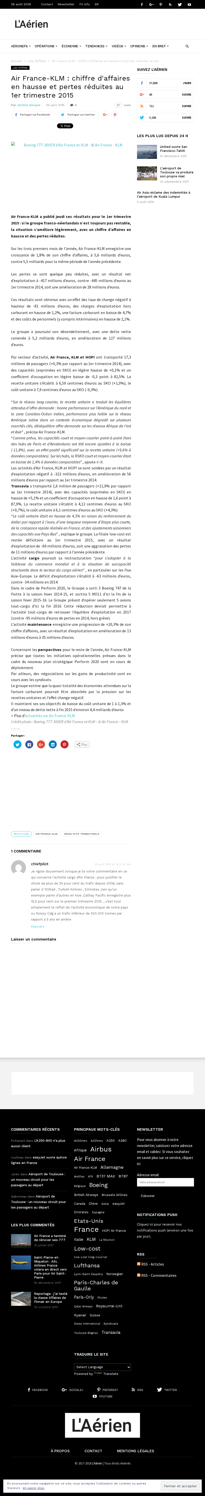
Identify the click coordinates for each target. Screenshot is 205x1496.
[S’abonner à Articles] (138, 1264)
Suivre (186, 94)
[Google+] (151, 4)
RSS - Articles (152, 1264)
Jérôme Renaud (28, 105)
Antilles (79, 1176)
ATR (90, 1176)
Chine (93, 1204)
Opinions (137, 46)
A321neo (97, 1140)
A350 (110, 1140)
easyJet (118, 1204)
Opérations (44, 46)
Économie (70, 46)
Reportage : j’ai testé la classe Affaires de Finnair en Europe (51, 1298)
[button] (187, 45)
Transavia (111, 1332)
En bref (159, 46)
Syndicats (111, 1323)
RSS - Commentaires (158, 1275)
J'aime (187, 83)
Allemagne (112, 1167)
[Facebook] (141, 4)
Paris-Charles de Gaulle (96, 1286)
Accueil (16, 61)
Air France (90, 1159)
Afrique (80, 1150)
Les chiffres (37, 61)
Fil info (85, 4)
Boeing (98, 1185)
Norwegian (114, 1274)
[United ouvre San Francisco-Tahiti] (147, 152)
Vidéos (117, 46)
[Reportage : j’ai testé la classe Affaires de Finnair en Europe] (21, 1299)
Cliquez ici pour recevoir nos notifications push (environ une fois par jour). (165, 1230)
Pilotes (102, 1297)
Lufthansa (87, 1266)
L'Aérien (97, 1463)
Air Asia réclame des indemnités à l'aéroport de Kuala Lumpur (163, 194)
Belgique (80, 1186)
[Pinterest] (161, 4)
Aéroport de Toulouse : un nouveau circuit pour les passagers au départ (38, 1179)
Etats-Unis (88, 1221)
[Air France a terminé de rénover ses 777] (21, 1241)
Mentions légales (135, 1451)
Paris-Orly (84, 1297)
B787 (123, 1176)
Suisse (95, 1315)
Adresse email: (148, 1174)
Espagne (98, 1212)
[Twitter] (179, 4)
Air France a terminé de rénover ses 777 (50, 1238)
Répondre (37, 926)
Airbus (101, 1149)
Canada (79, 1204)
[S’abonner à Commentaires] (138, 1275)
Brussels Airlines (115, 1195)
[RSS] (170, 4)
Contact (47, 4)
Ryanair (80, 1315)
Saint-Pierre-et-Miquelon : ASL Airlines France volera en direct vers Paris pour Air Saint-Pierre (50, 1267)
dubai (105, 1204)
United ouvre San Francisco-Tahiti (173, 149)
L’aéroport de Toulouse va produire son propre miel (177, 172)
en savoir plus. (34, 1488)
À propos (60, 1451)
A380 (122, 1140)
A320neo (80, 1140)
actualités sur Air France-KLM (50, 715)
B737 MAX (105, 1176)
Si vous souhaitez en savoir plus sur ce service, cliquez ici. (165, 1157)
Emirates (81, 1212)
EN (96, 4)
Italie (78, 1239)
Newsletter (66, 4)
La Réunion (106, 1240)
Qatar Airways (83, 1306)
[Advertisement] (126, 20)
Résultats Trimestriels (81, 833)
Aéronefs (19, 46)
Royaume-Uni (109, 1306)
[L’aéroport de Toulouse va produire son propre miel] (147, 173)
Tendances (94, 46)
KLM (91, 1239)
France (86, 1229)
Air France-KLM (47, 833)
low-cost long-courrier (91, 1257)
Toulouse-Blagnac (86, 1333)
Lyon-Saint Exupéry (88, 1274)
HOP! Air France (114, 1231)
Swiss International (87, 1323)
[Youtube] (189, 4)
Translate (110, 1374)
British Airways (86, 1195)
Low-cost (87, 1249)
